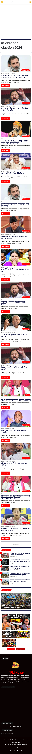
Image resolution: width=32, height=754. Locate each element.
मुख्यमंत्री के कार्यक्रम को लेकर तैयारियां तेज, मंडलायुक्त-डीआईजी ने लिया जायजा (20, 580)
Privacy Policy (13, 744)
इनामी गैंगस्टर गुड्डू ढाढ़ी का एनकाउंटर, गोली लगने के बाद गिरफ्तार (20, 567)
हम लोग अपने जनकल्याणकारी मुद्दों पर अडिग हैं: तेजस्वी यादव (14, 109)
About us (7, 744)
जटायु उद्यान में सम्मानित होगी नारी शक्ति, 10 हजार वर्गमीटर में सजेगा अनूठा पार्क (20, 574)
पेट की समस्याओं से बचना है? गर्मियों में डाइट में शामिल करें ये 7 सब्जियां (14, 606)
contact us (23, 747)
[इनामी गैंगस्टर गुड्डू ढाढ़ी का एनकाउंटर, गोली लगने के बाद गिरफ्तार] (5, 568)
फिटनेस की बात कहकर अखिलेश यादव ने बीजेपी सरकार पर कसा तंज (15, 497)
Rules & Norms (9, 747)
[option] (16, 601)
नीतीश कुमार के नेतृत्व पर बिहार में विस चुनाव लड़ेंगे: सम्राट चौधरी (14, 142)
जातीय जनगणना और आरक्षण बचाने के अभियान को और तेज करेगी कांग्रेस (14, 77)
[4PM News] (7, 2)
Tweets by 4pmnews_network (16, 726)
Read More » (5, 85)
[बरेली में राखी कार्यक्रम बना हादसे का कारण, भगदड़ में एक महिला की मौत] (5, 555)
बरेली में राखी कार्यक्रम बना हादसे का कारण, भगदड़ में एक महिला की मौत (20, 554)
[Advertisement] (16, 22)
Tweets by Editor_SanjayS (7, 733)
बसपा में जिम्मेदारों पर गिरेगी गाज (12, 173)
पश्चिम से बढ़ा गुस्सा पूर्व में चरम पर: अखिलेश (16, 400)
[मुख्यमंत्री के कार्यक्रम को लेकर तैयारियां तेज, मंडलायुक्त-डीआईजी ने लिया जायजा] (5, 582)
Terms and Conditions (22, 744)
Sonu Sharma (5, 73)
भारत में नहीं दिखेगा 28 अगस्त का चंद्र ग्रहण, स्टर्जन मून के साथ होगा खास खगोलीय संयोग (20, 560)
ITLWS (19, 742)
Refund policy (17, 747)
